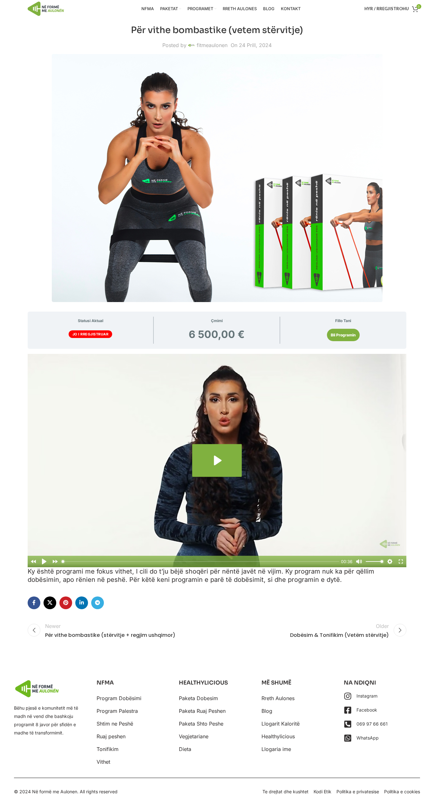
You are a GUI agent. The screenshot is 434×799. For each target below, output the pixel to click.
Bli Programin (343, 335)
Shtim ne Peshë (115, 723)
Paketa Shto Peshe (201, 723)
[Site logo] (45, 8)
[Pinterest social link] (65, 602)
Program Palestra (117, 711)
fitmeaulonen (212, 45)
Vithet (103, 762)
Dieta (185, 749)
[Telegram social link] (97, 602)
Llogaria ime (276, 749)
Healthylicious (278, 736)
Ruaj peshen (111, 736)
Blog (266, 711)
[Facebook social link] (34, 602)
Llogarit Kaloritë (280, 723)
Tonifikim (108, 749)
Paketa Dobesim (198, 698)
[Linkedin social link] (81, 602)
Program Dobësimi (119, 698)
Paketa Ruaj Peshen (202, 711)
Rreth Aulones (278, 698)
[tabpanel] (217, 469)
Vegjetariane (193, 736)
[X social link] (50, 602)
